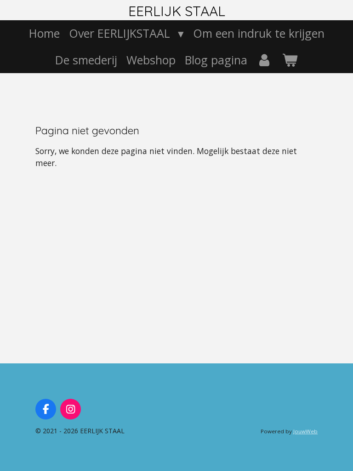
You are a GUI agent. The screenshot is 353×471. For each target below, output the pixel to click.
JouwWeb (305, 431)
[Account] (264, 60)
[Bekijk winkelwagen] (289, 60)
